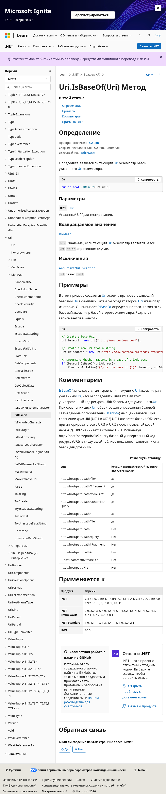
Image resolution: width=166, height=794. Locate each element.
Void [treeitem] (11, 730)
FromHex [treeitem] (21, 356)
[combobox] (28, 79)
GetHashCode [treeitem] (24, 371)
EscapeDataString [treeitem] (27, 334)
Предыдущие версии (57, 780)
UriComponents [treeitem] (18, 573)
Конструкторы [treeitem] (21, 252)
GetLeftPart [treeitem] (22, 378)
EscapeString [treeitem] (23, 341)
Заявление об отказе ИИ (20, 780)
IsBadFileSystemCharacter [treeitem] (32, 407)
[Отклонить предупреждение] (158, 8)
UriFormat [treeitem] (15, 587)
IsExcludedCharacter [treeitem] (29, 422)
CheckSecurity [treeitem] (24, 304)
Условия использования (20, 791)
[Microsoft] (7, 35)
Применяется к (72, 122)
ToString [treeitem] (20, 494)
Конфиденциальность (18, 785)
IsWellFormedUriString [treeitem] (30, 464)
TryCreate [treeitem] (21, 501)
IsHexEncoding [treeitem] (25, 437)
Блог (80, 780)
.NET (75, 74)
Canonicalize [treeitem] (23, 282)
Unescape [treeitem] (21, 531)
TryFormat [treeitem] (21, 516)
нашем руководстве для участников (81, 702)
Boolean (65, 234)
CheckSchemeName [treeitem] (28, 297)
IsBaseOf (104, 307)
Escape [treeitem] (19, 326)
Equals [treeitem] (19, 319)
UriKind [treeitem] (13, 610)
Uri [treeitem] (13, 245)
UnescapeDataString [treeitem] (29, 538)
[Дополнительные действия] (159, 74)
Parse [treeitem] (18, 486)
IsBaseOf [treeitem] (21, 415)
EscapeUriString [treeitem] (25, 348)
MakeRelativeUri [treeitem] (26, 479)
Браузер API (92, 74)
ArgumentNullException (77, 268)
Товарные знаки (53, 791)
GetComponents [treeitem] (25, 363)
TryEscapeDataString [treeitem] (29, 509)
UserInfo (112, 413)
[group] (111, 352)
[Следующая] (139, 35)
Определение (71, 106)
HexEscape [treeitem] (22, 393)
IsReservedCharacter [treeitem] (29, 445)
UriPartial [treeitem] (14, 624)
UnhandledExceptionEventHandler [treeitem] (28, 227)
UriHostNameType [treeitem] (20, 602)
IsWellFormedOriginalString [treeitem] (32, 454)
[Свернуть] (50, 71)
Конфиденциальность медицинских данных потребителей (83, 785)
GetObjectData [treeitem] (24, 385)
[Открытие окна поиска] (149, 35)
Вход (158, 35)
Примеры (69, 111)
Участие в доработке (105, 780)
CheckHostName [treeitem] (26, 289)
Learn (63, 74)
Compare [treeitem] (21, 311)
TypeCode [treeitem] (14, 137)
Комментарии (72, 116)
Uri (116, 163)
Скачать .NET (149, 46)
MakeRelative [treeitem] (24, 472)
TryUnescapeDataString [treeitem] (31, 523)
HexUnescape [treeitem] (24, 400)
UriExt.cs (87, 153)
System (94, 143)
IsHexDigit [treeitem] (22, 430)
